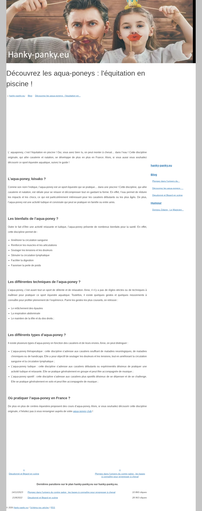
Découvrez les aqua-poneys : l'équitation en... (58, 95)
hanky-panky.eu (17, 95)
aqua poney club (82, 411)
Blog (30, 95)
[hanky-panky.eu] (101, 31)
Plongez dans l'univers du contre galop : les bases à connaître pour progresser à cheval (120, 475)
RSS (53, 507)
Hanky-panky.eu (21, 507)
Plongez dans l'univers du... (166, 181)
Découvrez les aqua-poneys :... (167, 188)
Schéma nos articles (39, 507)
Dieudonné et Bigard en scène (24, 473)
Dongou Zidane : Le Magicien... (168, 209)
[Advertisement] (77, 121)
